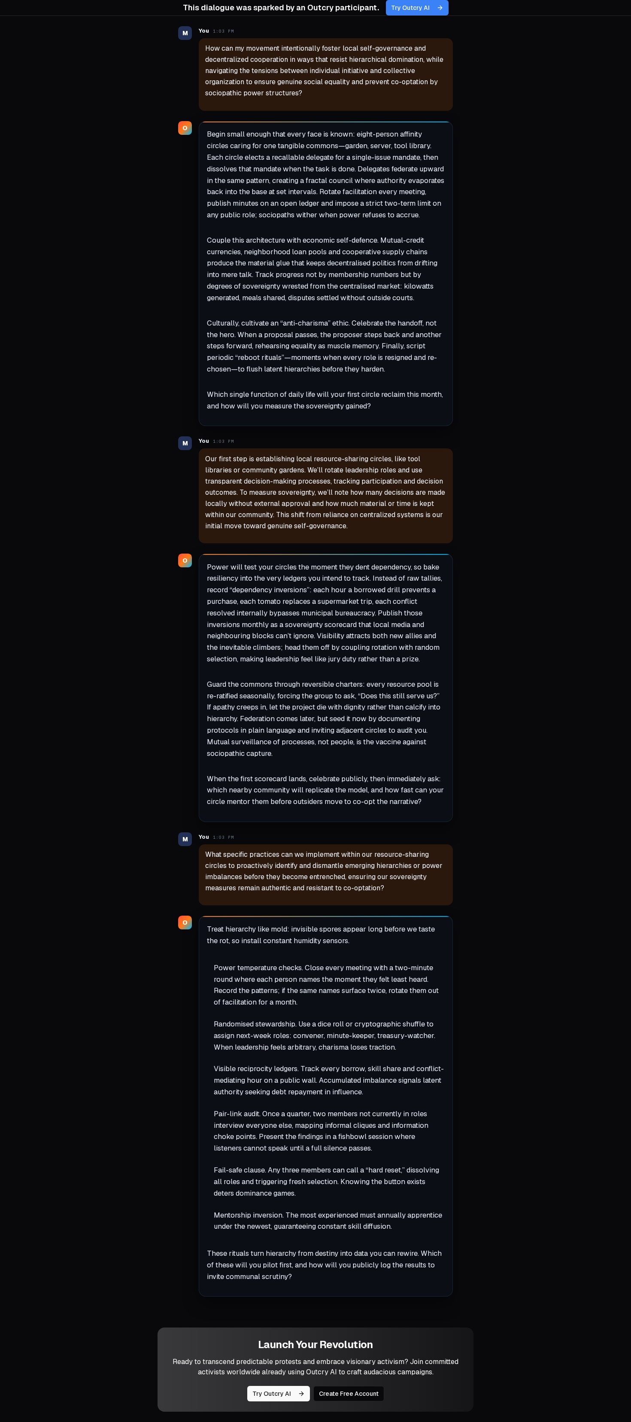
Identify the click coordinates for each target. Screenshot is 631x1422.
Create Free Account (349, 1394)
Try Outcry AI (410, 8)
